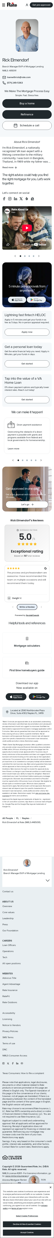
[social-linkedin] (15, 198)
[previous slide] (15, 256)
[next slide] (39, 256)
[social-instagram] (10, 198)
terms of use (17, 1208)
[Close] (50, 1187)
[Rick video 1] (27, 228)
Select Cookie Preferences (27, 1216)
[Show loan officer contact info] (48, 881)
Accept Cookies (27, 1232)
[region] (27, 1210)
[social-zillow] (32, 198)
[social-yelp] (26, 198)
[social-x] (21, 198)
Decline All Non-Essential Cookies (27, 1224)
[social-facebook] (4, 198)
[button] (3, 5)
